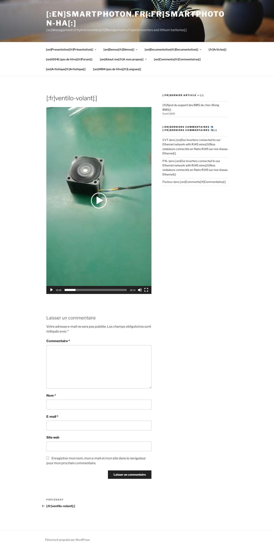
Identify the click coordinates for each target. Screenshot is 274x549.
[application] (98, 200)
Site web (52, 437)
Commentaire (58, 341)
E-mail (52, 416)
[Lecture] (52, 290)
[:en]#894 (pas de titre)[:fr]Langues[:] (117, 69)
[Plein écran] (146, 290)
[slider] (96, 290)
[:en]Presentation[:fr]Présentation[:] (69, 49)
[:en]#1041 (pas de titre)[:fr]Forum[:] (69, 59)
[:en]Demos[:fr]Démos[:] (119, 49)
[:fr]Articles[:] (217, 49)
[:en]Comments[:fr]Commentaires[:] (177, 59)
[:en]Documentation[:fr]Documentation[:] (171, 49)
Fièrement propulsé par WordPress (67, 539)
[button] (99, 200)
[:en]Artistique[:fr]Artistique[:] (65, 69)
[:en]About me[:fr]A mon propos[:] (121, 59)
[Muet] (140, 290)
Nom (51, 395)
